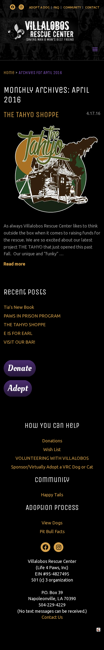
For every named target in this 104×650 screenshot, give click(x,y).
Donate (20, 368)
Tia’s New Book (19, 307)
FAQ (56, 7)
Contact (92, 7)
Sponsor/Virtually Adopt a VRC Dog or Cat (52, 466)
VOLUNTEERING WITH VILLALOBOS (52, 458)
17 (92, 113)
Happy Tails (52, 494)
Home (9, 72)
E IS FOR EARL (18, 333)
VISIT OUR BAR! (19, 342)
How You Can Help (52, 425)
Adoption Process (52, 507)
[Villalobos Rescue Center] (52, 30)
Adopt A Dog (39, 7)
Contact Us (52, 617)
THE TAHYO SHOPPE (31, 114)
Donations (52, 440)
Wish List (52, 449)
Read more (14, 263)
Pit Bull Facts (52, 531)
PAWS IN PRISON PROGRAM (32, 315)
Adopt (18, 388)
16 (98, 113)
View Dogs (52, 522)
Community (72, 7)
